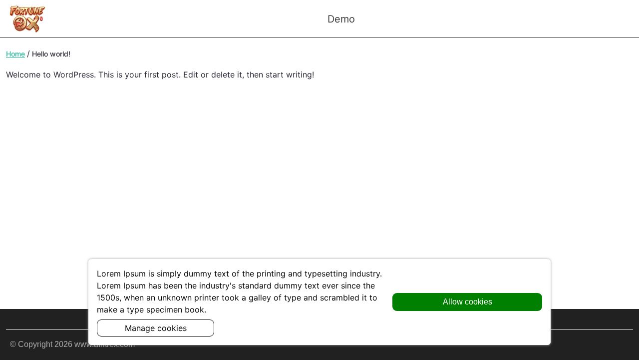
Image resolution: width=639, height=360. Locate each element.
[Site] (27, 19)
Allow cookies (467, 302)
